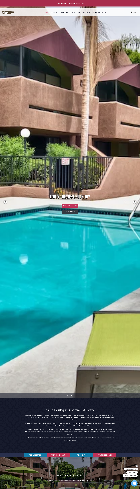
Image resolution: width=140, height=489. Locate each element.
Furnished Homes (105, 455)
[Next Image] (135, 202)
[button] (70, 3)
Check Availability (70, 205)
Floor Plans (64, 12)
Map (79, 12)
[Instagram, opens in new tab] (71, 395)
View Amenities (35, 455)
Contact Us (86, 12)
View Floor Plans (58, 455)
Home (46, 12)
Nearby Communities (100, 12)
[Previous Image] (5, 202)
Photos (72, 12)
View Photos (82, 455)
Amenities (54, 12)
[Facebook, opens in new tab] (68, 395)
